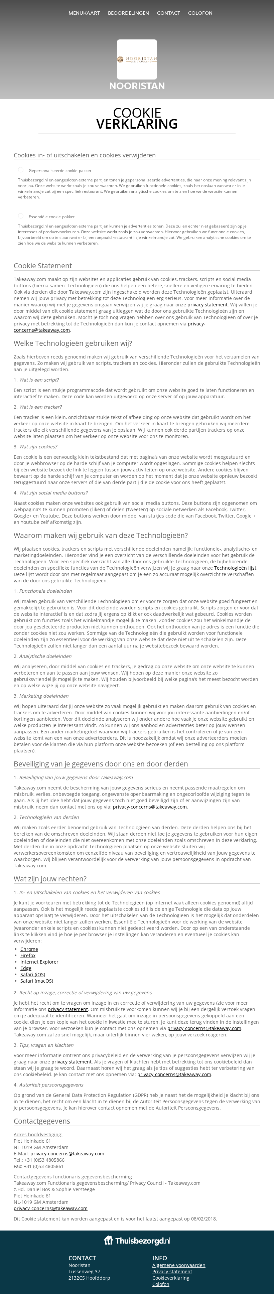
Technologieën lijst (235, 568)
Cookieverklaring (170, 1278)
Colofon (160, 1284)
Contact (168, 12)
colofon (200, 12)
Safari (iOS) (32, 974)
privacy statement (207, 304)
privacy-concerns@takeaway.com (150, 807)
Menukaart (84, 12)
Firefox (27, 955)
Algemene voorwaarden (179, 1265)
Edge (25, 968)
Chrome (29, 949)
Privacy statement (172, 1271)
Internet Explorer (39, 962)
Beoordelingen (128, 12)
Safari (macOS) (36, 981)
